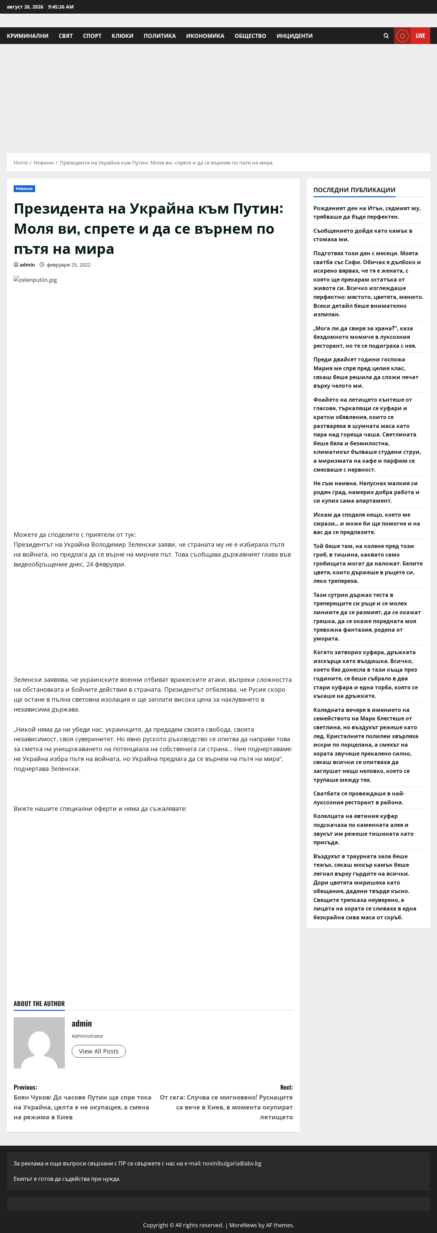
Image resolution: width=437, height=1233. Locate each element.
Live (420, 35)
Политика (160, 35)
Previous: (83, 1102)
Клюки (122, 35)
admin (27, 264)
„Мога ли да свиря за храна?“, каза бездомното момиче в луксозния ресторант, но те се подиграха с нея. (364, 336)
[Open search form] (386, 35)
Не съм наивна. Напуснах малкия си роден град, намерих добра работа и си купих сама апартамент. (366, 491)
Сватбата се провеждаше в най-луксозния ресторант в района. (359, 797)
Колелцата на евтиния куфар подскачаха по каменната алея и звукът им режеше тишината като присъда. (363, 829)
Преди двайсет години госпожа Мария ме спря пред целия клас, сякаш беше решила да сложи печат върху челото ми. (366, 372)
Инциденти (295, 35)
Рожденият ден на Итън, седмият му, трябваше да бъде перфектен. (367, 211)
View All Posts (99, 1051)
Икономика (205, 35)
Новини (24, 188)
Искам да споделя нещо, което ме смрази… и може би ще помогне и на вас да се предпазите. (366, 523)
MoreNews (243, 1225)
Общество (250, 35)
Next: (226, 1102)
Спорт (92, 35)
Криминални (27, 35)
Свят (66, 35)
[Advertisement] (218, 95)
